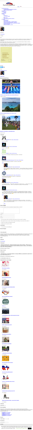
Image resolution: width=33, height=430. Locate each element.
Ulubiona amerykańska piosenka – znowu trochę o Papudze (10, 400)
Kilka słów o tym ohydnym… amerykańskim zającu (7, 131)
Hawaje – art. (5, 15)
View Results (2, 59)
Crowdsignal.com (3, 60)
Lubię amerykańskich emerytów (6, 277)
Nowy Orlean (6, 17)
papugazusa (9, 166)
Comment (1, 213)
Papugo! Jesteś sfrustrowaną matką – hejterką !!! (10, 22)
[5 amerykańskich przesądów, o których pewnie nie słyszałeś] (5, 313)
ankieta (1, 70)
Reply (3, 142)
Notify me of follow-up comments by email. (8, 222)
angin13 (7, 146)
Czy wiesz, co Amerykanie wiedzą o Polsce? (8, 381)
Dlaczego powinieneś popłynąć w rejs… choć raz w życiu (8, 113)
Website (1, 217)
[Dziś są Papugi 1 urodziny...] (5, 266)
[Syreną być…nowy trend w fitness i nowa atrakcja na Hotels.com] (11, 93)
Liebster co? (4, 305)
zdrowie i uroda (4, 11)
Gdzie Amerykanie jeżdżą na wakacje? (9, 18)
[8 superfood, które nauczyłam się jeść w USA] (5, 389)
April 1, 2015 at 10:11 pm (16, 166)
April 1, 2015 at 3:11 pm (13, 153)
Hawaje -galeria (8, 16)
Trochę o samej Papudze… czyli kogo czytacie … (10, 21)
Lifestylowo (3, 10)
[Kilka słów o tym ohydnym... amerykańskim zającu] (11, 129)
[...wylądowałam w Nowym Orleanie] (5, 351)
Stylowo (5, 12)
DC (4, 14)
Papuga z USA (2, 76)
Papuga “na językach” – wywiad (8, 24)
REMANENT (8, 139)
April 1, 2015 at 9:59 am (13, 146)
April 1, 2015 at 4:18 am (15, 139)
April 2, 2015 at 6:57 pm (16, 198)
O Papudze (3, 19)
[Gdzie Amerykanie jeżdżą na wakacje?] (5, 360)
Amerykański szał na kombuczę (6, 334)
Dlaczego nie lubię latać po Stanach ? (7, 296)
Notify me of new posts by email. (6, 223)
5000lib (7, 153)
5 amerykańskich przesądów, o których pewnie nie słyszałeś (10, 315)
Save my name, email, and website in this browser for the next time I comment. (13, 219)
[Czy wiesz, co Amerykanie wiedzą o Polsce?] (5, 379)
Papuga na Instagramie (7, 23)
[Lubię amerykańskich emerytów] (5, 275)
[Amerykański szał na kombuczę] (5, 332)
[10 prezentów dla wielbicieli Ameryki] (5, 370)
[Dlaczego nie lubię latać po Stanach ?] (5, 294)
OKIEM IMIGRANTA (5, 8)
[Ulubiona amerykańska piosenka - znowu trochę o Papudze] (5, 398)
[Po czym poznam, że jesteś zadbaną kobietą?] (5, 285)
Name (1, 214)
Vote (9, 60)
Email (1, 216)
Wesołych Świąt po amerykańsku (6, 343)
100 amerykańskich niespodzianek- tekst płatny (10, 9)
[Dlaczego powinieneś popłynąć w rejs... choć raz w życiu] (11, 111)
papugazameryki (4, 70)
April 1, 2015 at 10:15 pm (14, 182)
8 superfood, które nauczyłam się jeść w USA (8, 390)
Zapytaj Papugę (6, 20)
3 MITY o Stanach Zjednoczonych (7, 324)
